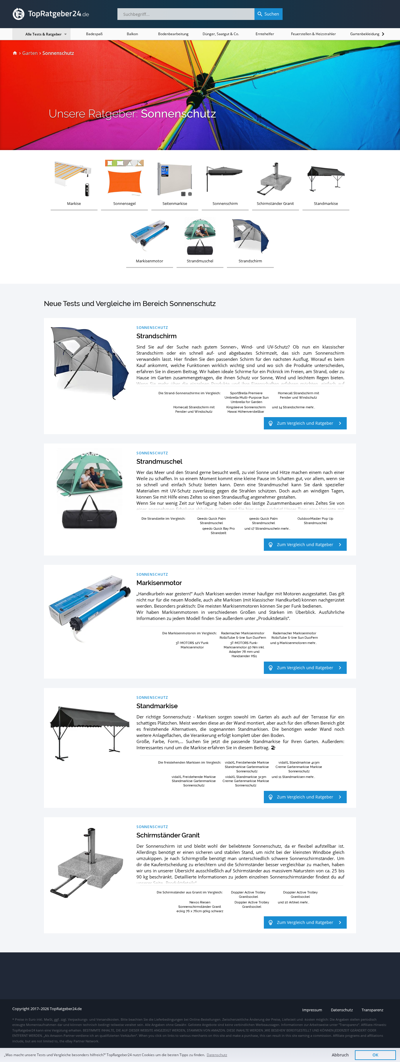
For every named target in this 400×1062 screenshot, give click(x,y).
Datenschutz (217, 1054)
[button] (305, 423)
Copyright (21, 1008)
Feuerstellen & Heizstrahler (313, 33)
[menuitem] (15, 53)
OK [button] (375, 1055)
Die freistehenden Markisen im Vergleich (189, 762)
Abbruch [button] (340, 1055)
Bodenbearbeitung (173, 33)
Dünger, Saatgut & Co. (221, 33)
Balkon (132, 33)
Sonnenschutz (152, 327)
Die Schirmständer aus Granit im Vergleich (189, 892)
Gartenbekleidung (365, 33)
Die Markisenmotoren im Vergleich (189, 633)
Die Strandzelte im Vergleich (162, 518)
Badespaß (94, 33)
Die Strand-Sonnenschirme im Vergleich (189, 393)
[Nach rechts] (383, 34)
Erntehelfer (265, 33)
